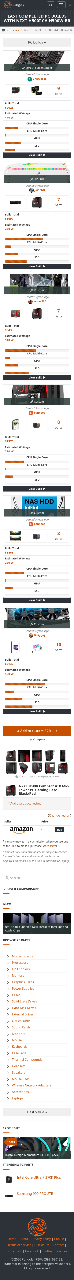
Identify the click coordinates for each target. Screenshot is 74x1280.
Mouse (17, 1040)
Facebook (32, 1251)
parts (58, 90)
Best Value (36, 1112)
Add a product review (25, 803)
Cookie (59, 1239)
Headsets (18, 1066)
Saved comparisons (22, 889)
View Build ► (37, 155)
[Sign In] (69, 5)
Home (12, 1239)
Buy (59, 829)
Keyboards (19, 1046)
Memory (18, 975)
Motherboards (22, 956)
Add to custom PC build (38, 731)
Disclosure (50, 846)
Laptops (18, 1098)
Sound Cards (21, 1027)
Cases (16, 995)
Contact (58, 1245)
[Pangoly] (12, 5)
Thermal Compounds (27, 1059)
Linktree (61, 1251)
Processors (20, 962)
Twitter (47, 1251)
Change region (59, 815)
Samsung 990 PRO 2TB (35, 1193)
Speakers (18, 1072)
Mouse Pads (21, 1079)
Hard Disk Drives (24, 1008)
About (24, 1239)
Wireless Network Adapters (31, 1085)
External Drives (23, 1014)
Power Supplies (23, 988)
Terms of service (19, 1245)
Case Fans (19, 1053)
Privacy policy (41, 1239)
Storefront (14, 1251)
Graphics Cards (23, 982)
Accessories (20, 1092)
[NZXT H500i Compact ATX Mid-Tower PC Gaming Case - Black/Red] (11, 755)
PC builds (36, 42)
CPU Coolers (21, 969)
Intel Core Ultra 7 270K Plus (39, 1177)
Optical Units (21, 1021)
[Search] (50, 5)
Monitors (18, 1034)
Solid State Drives (24, 1001)
